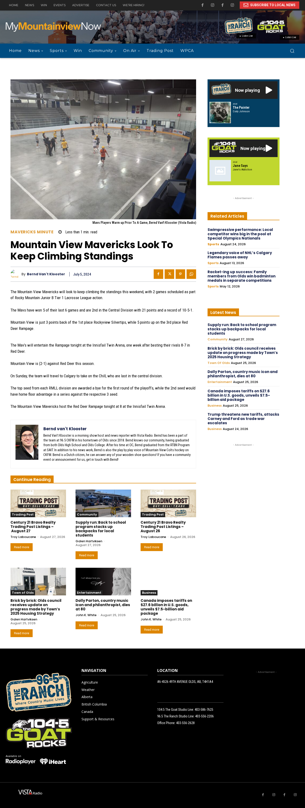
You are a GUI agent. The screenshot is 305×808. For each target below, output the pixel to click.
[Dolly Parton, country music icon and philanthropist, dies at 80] (103, 581)
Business (149, 592)
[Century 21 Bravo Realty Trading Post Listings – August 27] (38, 503)
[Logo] (21, 761)
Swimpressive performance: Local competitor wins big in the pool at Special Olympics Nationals (240, 234)
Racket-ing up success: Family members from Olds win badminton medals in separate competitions (241, 276)
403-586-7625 (204, 709)
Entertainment (89, 592)
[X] (169, 274)
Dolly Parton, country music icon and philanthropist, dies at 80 (103, 605)
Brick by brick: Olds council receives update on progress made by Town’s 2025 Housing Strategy (35, 607)
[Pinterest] (180, 274)
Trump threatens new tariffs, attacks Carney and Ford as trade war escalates (243, 418)
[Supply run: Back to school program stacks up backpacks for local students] (103, 503)
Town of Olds (23, 592)
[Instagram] (232, 5)
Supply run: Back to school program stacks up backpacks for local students (101, 529)
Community (87, 514)
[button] (292, 51)
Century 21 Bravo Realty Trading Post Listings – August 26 (163, 526)
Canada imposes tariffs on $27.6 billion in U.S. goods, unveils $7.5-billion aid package (166, 607)
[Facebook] (223, 5)
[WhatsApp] (191, 274)
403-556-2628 (185, 723)
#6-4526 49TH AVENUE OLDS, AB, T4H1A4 (185, 682)
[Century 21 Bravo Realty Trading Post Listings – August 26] (168, 503)
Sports (213, 244)
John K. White (86, 615)
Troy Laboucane (23, 537)
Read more (21, 547)
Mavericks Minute (31, 232)
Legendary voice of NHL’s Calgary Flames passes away (240, 255)
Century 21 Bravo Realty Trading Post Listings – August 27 (33, 526)
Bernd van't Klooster (46, 274)
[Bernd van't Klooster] (15, 274)
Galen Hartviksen (89, 541)
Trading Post (23, 514)
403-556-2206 (204, 716)
